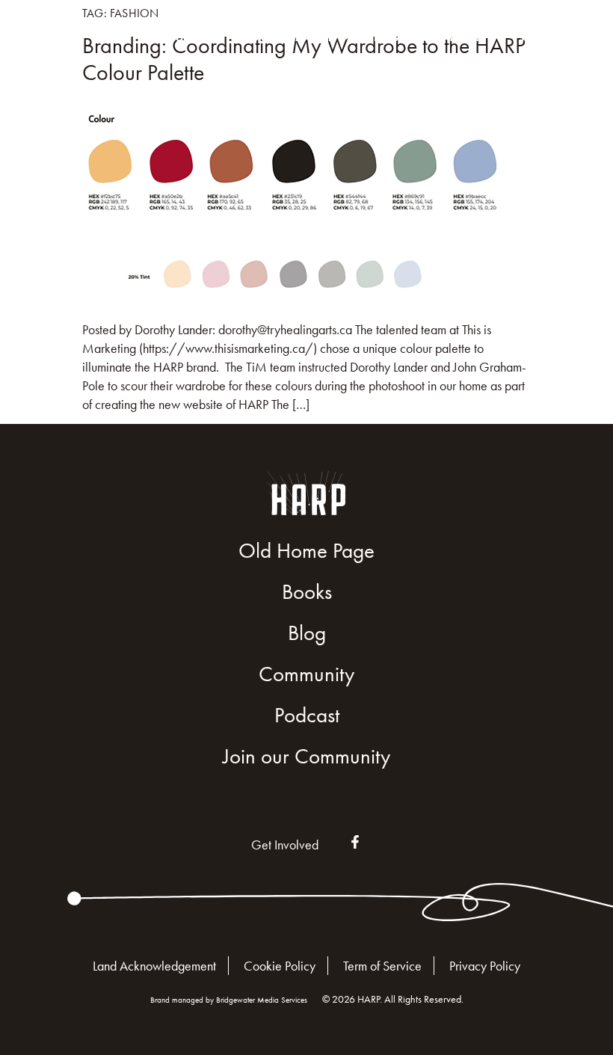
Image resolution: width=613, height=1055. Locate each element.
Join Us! (540, 37)
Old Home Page (306, 551)
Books (254, 37)
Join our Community (306, 756)
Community (451, 37)
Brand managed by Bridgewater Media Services (228, 999)
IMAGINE (312, 37)
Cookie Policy (279, 965)
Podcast (306, 715)
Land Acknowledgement (154, 965)
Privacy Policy (484, 965)
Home (182, 37)
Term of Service (382, 965)
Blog (386, 37)
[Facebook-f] (355, 842)
